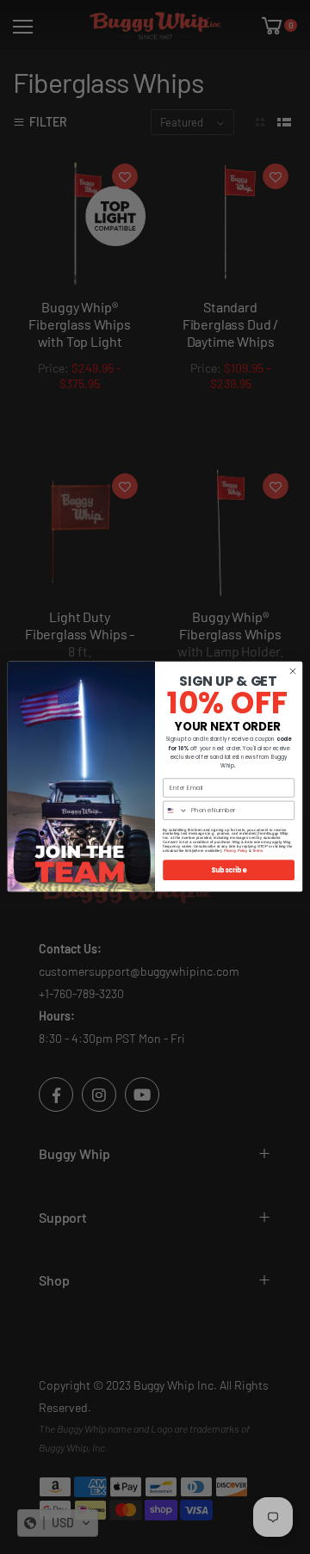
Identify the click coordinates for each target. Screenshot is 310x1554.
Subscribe (229, 870)
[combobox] (176, 811)
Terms (257, 850)
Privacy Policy (236, 850)
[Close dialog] (292, 671)
